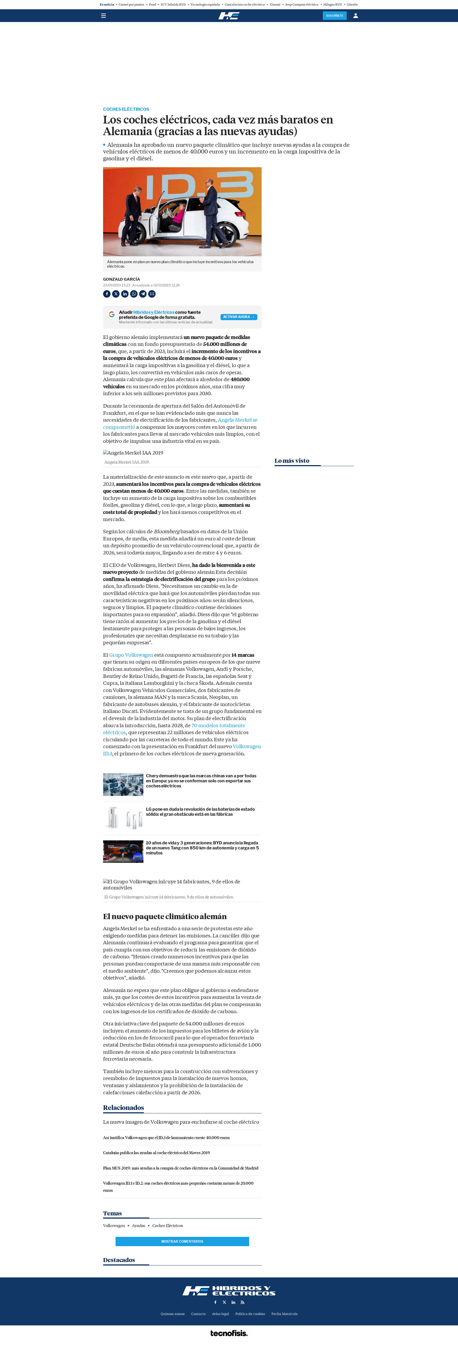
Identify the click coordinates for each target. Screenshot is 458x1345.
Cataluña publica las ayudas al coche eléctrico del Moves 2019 (156, 1152)
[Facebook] (107, 294)
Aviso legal (220, 1314)
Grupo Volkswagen (131, 655)
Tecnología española (205, 4)
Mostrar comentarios (182, 1241)
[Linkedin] (125, 294)
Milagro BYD (332, 4)
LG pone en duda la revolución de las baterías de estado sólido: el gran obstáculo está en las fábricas (200, 812)
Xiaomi (275, 4)
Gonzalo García (121, 279)
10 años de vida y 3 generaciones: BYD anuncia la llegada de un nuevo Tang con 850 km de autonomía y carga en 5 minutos (202, 847)
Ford (152, 4)
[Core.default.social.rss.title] (242, 1302)
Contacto (198, 1314)
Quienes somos (173, 1314)
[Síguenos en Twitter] (224, 1302)
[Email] (152, 294)
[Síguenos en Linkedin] (233, 1302)
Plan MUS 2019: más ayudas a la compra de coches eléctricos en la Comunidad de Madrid (180, 1168)
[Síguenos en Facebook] (215, 1302)
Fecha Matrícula (284, 1314)
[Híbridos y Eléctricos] (229, 1291)
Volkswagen (114, 1225)
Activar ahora (236, 317)
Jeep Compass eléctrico (302, 4)
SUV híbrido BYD (173, 4)
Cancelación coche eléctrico (245, 4)
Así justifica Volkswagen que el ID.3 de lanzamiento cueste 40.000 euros (166, 1137)
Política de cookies (250, 1314)
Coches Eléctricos (126, 109)
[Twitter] (116, 294)
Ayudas (138, 1225)
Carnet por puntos (131, 4)
